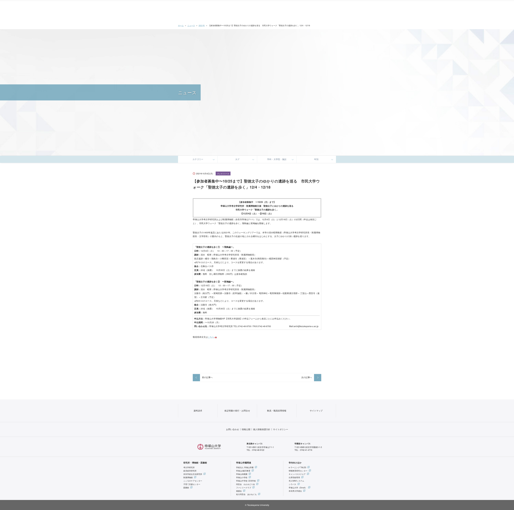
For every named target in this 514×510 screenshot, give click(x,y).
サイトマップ (316, 410)
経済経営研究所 (189, 470)
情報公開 (246, 429)
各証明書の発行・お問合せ (237, 410)
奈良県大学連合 (295, 491)
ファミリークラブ (243, 487)
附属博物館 (188, 477)
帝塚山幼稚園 (241, 474)
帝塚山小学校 (241, 477)
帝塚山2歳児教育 (243, 470)
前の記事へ (207, 377)
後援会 (239, 491)
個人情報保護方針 (261, 429)
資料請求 (198, 410)
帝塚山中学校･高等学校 (246, 480)
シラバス (292, 484)
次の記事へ (306, 377)
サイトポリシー (280, 429)
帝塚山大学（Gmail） (298, 487)
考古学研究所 (189, 467)
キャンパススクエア (297, 474)
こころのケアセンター (192, 480)
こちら (211, 336)
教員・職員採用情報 (276, 410)
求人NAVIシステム (296, 480)
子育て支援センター (191, 484)
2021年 (202, 25)
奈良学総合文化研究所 (192, 474)
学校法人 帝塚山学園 (245, 467)
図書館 (186, 487)
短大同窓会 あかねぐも (246, 494)
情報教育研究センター (298, 470)
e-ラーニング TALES (297, 467)
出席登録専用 (294, 477)
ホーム (181, 25)
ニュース (191, 25)
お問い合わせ (232, 429)
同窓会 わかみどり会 (245, 484)
